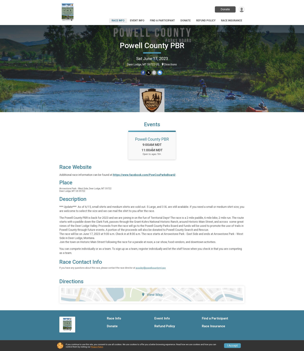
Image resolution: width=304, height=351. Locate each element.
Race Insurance (231, 20)
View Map (155, 295)
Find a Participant (162, 20)
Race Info (118, 20)
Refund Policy (205, 20)
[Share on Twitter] (148, 72)
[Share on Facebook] (143, 72)
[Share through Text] (159, 72)
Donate (225, 9)
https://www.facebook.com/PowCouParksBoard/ (144, 174)
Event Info (137, 20)
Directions (170, 64)
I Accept (232, 345)
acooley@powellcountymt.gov (151, 268)
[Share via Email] (154, 72)
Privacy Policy (97, 347)
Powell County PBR (152, 45)
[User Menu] (242, 9)
